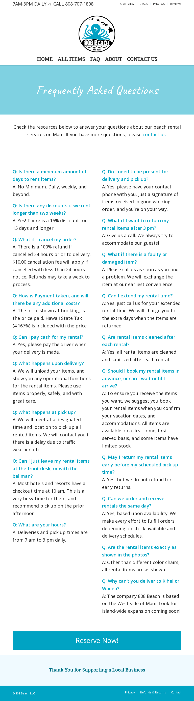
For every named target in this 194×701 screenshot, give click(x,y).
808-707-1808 (79, 4)
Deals (143, 4)
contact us (154, 134)
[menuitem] (127, 4)
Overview (127, 4)
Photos (159, 4)
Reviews (175, 4)
